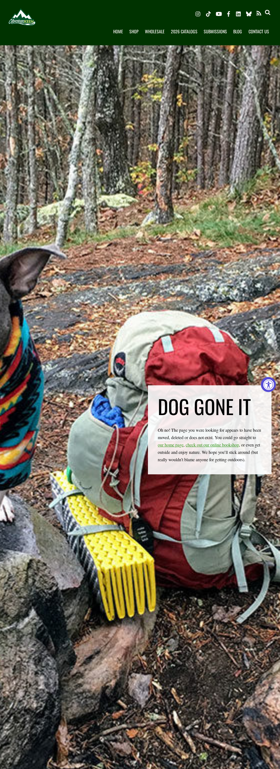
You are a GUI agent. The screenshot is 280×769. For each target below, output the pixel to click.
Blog (237, 31)
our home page (170, 445)
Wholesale (155, 31)
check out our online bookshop (212, 445)
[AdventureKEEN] (22, 21)
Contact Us (259, 31)
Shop (134, 31)
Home (118, 31)
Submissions (215, 31)
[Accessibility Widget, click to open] (268, 384)
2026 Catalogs (184, 31)
